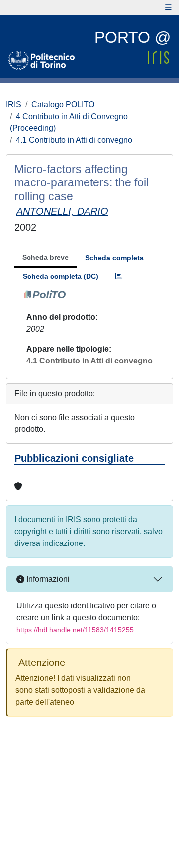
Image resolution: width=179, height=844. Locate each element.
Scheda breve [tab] (45, 257)
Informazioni (47, 579)
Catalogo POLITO (62, 104)
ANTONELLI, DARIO (62, 211)
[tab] (119, 276)
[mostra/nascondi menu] (168, 7)
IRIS (13, 104)
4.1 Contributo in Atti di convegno (74, 140)
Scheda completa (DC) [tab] (60, 276)
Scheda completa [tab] (114, 258)
